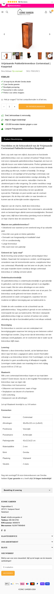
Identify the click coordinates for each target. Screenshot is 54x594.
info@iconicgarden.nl (14, 517)
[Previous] (4, 34)
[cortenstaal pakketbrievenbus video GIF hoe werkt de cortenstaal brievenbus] (29, 55)
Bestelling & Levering (13, 490)
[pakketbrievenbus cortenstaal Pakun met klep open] (18, 55)
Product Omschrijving (13, 139)
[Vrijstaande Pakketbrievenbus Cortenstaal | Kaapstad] (6, 55)
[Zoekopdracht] (7, 12)
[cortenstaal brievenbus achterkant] (40, 55)
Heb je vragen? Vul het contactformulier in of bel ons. (25, 99)
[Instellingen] (46, 12)
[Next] (49, 34)
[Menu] (2, 12)
